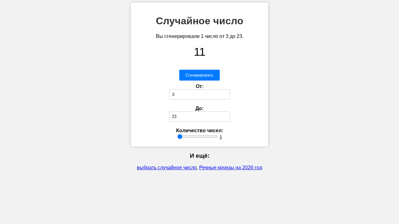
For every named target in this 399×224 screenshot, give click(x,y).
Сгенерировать (199, 75)
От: (200, 86)
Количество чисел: (199, 130)
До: (199, 108)
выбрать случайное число (167, 167)
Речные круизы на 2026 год (230, 167)
